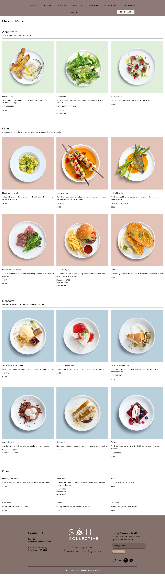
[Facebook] (120, 560)
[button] (62, 5)
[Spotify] (131, 560)
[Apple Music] (125, 560)
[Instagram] (114, 560)
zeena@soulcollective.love (39, 541)
